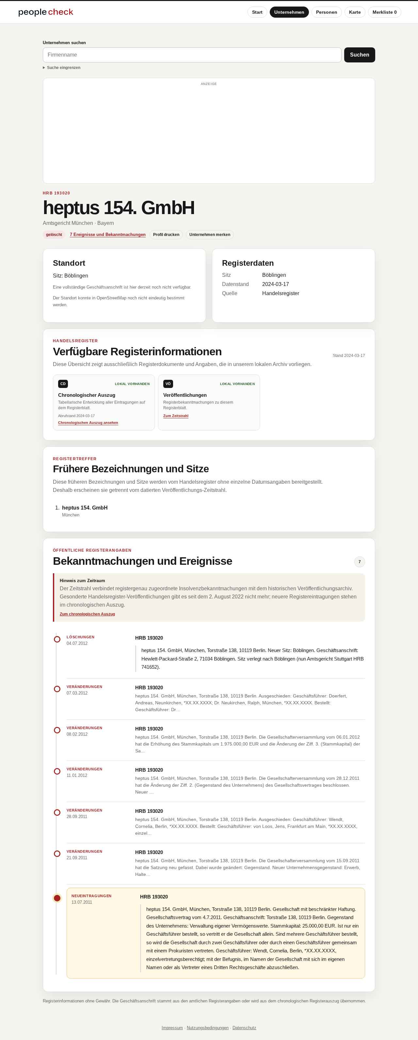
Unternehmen (289, 12)
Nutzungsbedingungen (208, 1027)
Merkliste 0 (385, 12)
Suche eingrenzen (63, 67)
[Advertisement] (209, 133)
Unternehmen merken (209, 234)
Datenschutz (244, 1027)
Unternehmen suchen (64, 42)
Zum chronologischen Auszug (87, 614)
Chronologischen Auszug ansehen (88, 423)
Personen (326, 12)
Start (257, 12)
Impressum (172, 1027)
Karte (355, 12)
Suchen (359, 55)
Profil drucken (166, 234)
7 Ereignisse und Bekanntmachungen (108, 234)
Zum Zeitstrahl (175, 416)
